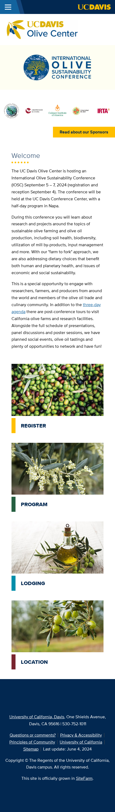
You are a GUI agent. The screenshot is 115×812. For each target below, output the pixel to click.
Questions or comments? (33, 735)
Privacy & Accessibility (81, 735)
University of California (81, 742)
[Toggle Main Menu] (8, 7)
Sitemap (31, 749)
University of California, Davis (36, 717)
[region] (57, 113)
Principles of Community (32, 742)
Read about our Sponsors (84, 132)
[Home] (43, 29)
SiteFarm (84, 778)
